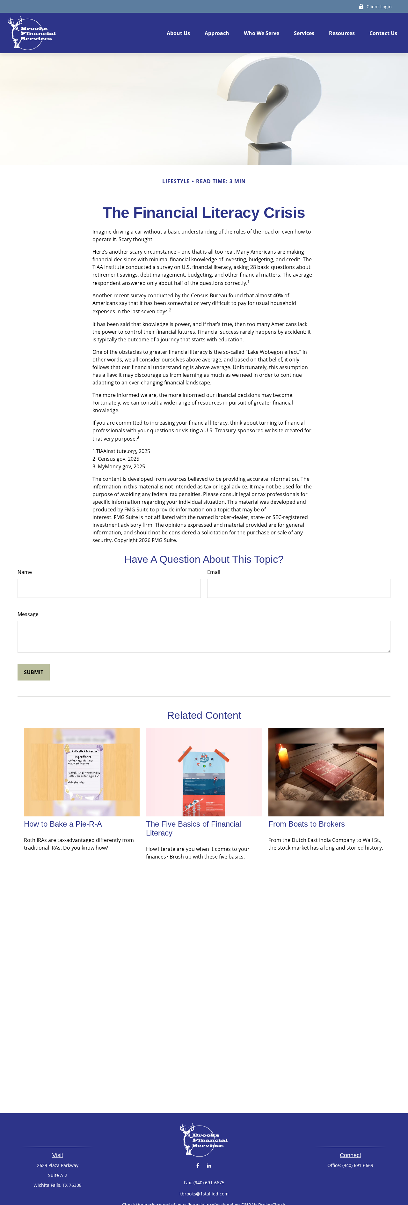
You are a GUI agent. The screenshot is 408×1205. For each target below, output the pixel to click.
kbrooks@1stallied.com (204, 1194)
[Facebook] (197, 1165)
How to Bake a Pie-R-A (63, 824)
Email (213, 572)
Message (28, 614)
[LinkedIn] (209, 1165)
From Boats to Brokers (306, 824)
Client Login (379, 7)
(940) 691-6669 (357, 1165)
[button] (178, 33)
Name (25, 572)
